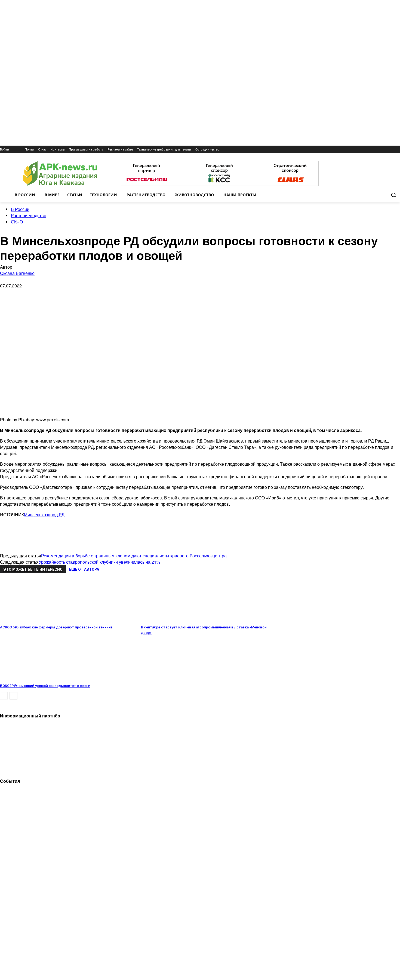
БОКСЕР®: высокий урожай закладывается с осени (45, 686)
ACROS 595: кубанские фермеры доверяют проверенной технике (56, 627)
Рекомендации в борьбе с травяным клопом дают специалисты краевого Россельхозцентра (134, 556)
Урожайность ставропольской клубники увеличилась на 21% (99, 562)
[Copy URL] (67, 529)
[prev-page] (4, 695)
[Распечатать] (87, 529)
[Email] (47, 529)
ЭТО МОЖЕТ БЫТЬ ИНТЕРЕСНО (33, 569)
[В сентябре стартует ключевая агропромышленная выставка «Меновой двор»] (170, 619)
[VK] (28, 529)
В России (20, 209)
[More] (106, 529)
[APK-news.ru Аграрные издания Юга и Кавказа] (60, 173)
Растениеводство (28, 215)
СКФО (17, 222)
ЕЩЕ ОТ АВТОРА (84, 569)
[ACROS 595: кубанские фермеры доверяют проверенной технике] (29, 619)
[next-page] (13, 695)
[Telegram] (9, 529)
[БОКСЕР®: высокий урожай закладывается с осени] (29, 678)
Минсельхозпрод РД (44, 514)
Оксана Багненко (17, 273)
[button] (393, 194)
